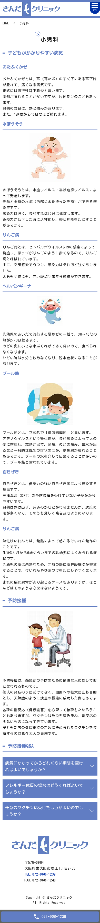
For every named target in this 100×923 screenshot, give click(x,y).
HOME (6, 23)
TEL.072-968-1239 (40, 874)
